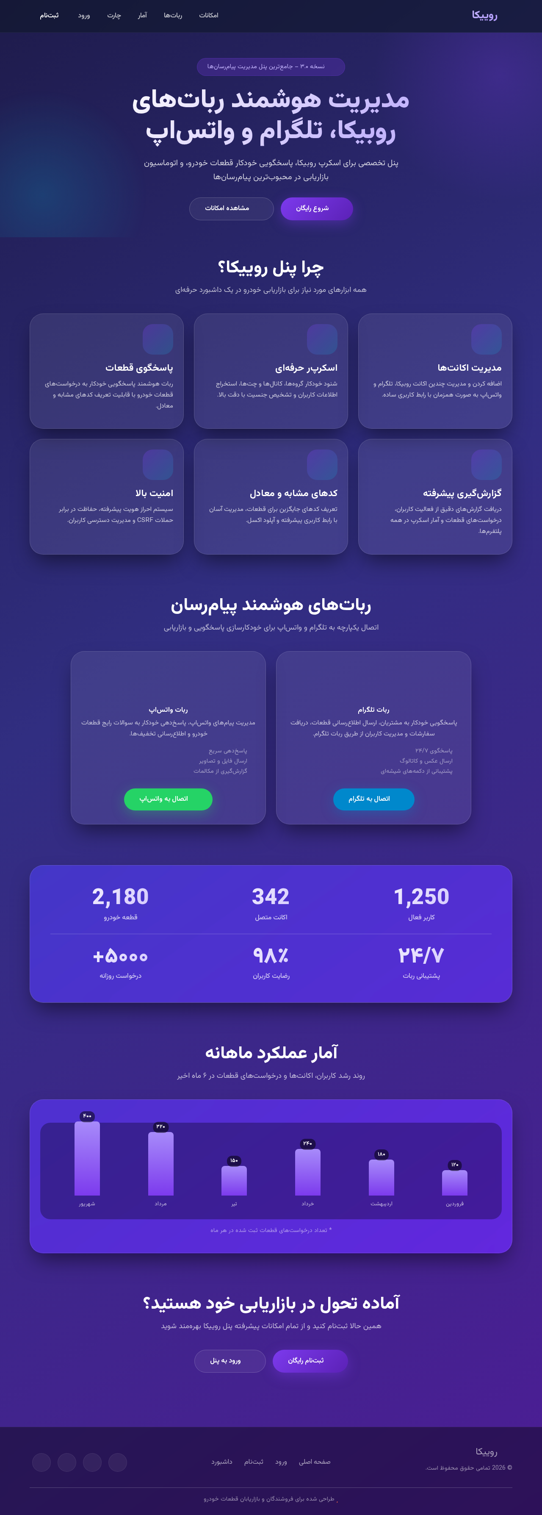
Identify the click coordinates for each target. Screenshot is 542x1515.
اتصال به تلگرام (369, 799)
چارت (114, 16)
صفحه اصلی (315, 1462)
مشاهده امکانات (227, 208)
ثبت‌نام (49, 16)
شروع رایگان (312, 208)
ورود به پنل (225, 1361)
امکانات (208, 16)
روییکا (485, 15)
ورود (84, 16)
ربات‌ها (173, 16)
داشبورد (221, 1462)
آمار (142, 16)
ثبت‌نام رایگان (306, 1361)
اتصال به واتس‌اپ (163, 799)
